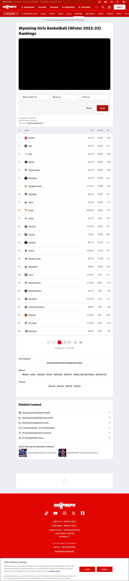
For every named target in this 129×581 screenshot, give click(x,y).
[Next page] (75, 342)
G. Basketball (28, 7)
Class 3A (68, 386)
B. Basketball (68, 7)
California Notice (72, 530)
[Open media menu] (109, 7)
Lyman (31, 218)
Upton (30, 202)
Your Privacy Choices (64, 533)
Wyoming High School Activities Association (64, 363)
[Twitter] (117, 2)
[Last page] (81, 342)
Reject (104, 569)
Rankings (78, 13)
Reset (89, 108)
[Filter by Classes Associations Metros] (94, 97)
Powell (31, 210)
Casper (33, 374)
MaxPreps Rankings (34, 123)
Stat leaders (90, 13)
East (30, 154)
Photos (101, 13)
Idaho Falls (58, 374)
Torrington (32, 323)
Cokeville (32, 315)
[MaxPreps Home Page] (43, 20)
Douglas (31, 138)
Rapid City (68, 374)
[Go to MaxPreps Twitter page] (74, 513)
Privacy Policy (70, 525)
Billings (25, 374)
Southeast (32, 194)
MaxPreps (8, 2)
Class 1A (51, 386)
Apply (102, 108)
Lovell (30, 274)
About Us (57, 521)
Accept (87, 569)
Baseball (54, 7)
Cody (30, 146)
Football (42, 7)
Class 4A (77, 386)
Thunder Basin (34, 170)
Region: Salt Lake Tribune (84, 374)
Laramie (31, 234)
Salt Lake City (101, 374)
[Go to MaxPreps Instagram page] (64, 513)
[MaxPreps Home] (10, 7)
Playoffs (110, 13)
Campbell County (35, 186)
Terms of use (55, 530)
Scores (69, 13)
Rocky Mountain (34, 291)
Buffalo (31, 162)
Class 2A (60, 386)
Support (63, 536)
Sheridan (32, 226)
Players (52, 13)
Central (31, 250)
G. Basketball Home (30, 13)
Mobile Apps (70, 521)
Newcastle (32, 178)
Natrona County (34, 283)
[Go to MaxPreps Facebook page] (83, 513)
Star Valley (32, 299)
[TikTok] (99, 2)
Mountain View (34, 258)
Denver (49, 374)
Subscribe (56, 525)
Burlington (32, 331)
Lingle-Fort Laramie (36, 307)
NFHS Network (30, 2)
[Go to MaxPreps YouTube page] (55, 513)
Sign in (119, 7)
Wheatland (32, 266)
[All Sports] (96, 7)
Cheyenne (41, 374)
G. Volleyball (85, 7)
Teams (43, 13)
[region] (64, 569)
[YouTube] (105, 2)
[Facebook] (123, 2)
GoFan (18, 2)
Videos (119, 13)
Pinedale (32, 242)
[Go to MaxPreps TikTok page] (46, 513)
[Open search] (103, 7)
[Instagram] (111, 2)
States (60, 13)
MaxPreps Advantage (51, 2)
